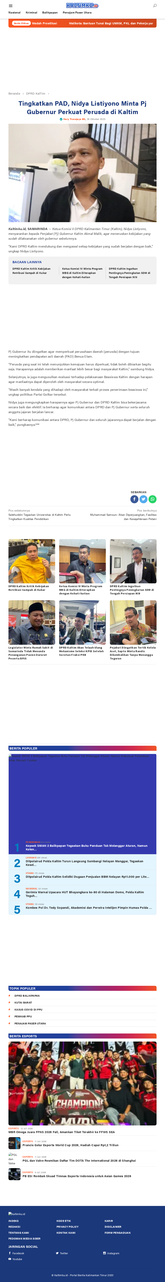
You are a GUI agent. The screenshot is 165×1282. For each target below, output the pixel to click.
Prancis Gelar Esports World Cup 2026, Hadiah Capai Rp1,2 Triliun (71, 1145)
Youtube (17, 1259)
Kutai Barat (23, 1002)
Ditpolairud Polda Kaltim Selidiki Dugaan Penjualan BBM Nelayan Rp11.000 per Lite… (87, 876)
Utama (30, 873)
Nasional (31, 888)
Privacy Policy (67, 1226)
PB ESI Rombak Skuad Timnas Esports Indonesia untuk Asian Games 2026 (77, 1176)
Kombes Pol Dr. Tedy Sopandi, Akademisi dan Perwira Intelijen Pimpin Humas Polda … (89, 907)
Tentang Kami (18, 1233)
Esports (13, 1128)
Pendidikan (33, 842)
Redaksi (14, 1226)
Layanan (31, 857)
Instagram (113, 1253)
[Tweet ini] (143, 499)
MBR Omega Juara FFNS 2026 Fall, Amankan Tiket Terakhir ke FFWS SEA (61, 1132)
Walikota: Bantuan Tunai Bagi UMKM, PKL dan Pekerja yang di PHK (91, 23)
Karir (109, 1221)
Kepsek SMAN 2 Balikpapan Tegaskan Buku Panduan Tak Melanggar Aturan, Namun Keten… (86, 847)
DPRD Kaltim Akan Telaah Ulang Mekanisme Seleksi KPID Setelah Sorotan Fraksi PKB (81, 651)
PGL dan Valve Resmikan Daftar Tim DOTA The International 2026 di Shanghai (79, 1160)
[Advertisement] (82, 59)
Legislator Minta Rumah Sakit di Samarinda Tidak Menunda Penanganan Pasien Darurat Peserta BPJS (30, 653)
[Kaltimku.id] (82, 5)
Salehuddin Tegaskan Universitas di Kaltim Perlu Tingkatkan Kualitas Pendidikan (39, 514)
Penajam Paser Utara (30, 1023)
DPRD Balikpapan (27, 995)
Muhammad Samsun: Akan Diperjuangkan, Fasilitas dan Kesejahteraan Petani (123, 514)
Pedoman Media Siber (24, 1238)
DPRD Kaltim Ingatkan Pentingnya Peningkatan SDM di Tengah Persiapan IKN (130, 273)
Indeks (13, 1221)
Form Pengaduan (118, 1233)
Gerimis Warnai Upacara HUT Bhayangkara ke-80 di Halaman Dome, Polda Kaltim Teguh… (85, 893)
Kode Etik (64, 1221)
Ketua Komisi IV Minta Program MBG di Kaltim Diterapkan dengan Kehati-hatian (82, 273)
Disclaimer (113, 1226)
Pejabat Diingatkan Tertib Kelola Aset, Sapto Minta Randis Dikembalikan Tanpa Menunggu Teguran (133, 653)
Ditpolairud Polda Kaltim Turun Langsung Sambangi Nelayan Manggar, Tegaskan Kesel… (84, 862)
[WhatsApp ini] (152, 499)
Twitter (64, 1253)
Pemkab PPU (23, 1016)
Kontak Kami (66, 1233)
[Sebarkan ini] (134, 499)
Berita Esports (23, 1036)
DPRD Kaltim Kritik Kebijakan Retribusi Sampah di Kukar (31, 271)
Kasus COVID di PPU (28, 1009)
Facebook (18, 1253)
